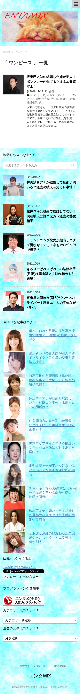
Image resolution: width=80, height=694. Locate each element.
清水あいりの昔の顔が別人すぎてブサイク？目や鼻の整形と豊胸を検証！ (52, 358)
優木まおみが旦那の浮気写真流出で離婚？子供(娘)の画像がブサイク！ (53, 335)
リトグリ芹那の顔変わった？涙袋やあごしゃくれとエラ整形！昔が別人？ (52, 537)
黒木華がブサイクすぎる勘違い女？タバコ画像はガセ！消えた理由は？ (52, 448)
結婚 (72, 98)
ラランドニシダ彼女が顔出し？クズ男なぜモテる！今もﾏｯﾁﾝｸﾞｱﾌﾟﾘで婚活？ (51, 244)
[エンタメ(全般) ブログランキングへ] (23, 603)
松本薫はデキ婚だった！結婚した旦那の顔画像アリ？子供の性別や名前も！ (52, 515)
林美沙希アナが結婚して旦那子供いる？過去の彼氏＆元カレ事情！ (51, 185)
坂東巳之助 (43, 98)
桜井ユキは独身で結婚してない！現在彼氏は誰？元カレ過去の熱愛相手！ (51, 216)
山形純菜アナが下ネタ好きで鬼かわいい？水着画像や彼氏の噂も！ (52, 470)
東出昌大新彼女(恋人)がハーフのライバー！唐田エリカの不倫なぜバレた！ (51, 302)
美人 (41, 102)
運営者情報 (60, 666)
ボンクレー (63, 95)
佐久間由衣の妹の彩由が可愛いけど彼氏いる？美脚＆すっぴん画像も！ (52, 425)
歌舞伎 (64, 98)
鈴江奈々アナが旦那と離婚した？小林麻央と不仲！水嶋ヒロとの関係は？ (52, 403)
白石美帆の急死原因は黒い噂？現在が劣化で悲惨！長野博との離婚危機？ (52, 380)
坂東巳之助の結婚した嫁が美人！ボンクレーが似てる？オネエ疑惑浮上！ (51, 81)
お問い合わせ (41, 666)
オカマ (41, 95)
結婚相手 (32, 102)
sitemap (24, 666)
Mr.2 (32, 95)
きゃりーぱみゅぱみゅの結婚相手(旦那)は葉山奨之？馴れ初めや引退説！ (51, 273)
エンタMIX (40, 675)
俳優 (51, 91)
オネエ (51, 95)
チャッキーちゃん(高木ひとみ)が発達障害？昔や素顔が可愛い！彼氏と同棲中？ (53, 493)
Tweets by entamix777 (19, 567)
